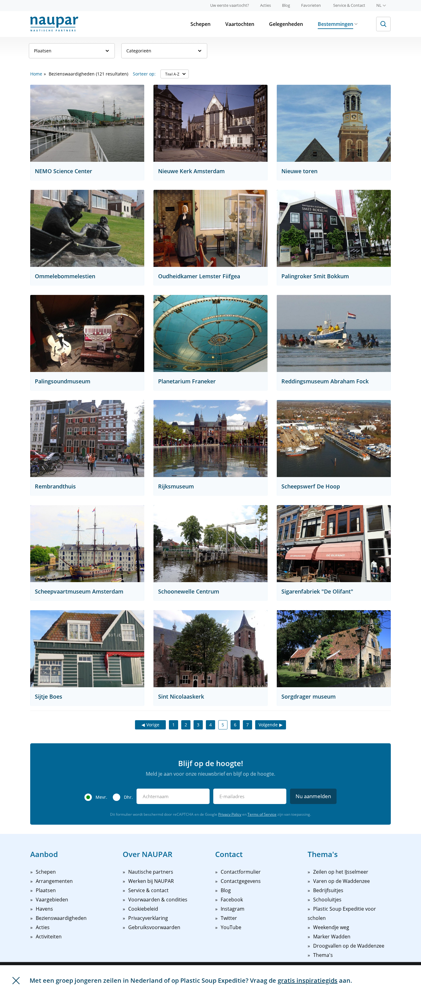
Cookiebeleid (143, 908)
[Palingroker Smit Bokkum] (334, 228)
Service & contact (148, 890)
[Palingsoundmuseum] (87, 333)
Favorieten (311, 5)
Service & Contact (349, 5)
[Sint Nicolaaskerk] (210, 648)
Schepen (200, 24)
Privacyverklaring (148, 918)
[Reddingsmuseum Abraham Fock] (334, 333)
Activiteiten (49, 936)
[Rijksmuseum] (210, 438)
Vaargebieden (52, 899)
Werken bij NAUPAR (151, 881)
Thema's (323, 955)
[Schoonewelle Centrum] (210, 543)
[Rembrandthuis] (87, 438)
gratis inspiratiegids (307, 980)
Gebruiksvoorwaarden (154, 927)
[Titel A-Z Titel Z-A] (174, 74)
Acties (265, 5)
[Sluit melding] (16, 980)
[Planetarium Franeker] (210, 333)
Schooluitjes (327, 899)
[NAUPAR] (54, 24)
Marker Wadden (331, 936)
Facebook (232, 899)
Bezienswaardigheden (61, 918)
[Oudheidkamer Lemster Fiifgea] (210, 228)
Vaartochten (239, 24)
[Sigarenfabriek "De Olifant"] (334, 543)
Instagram (232, 908)
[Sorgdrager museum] (334, 648)
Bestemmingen (335, 24)
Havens (44, 908)
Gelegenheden (286, 24)
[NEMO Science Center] (87, 123)
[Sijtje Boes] (87, 648)
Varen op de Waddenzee (341, 881)
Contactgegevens (241, 881)
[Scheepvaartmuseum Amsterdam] (87, 543)
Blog (286, 5)
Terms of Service (261, 814)
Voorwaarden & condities (157, 899)
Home (36, 74)
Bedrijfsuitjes (328, 890)
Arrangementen (54, 881)
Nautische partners (150, 871)
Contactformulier (241, 871)
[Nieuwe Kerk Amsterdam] (210, 123)
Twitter (229, 918)
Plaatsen (42, 51)
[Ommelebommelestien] (87, 228)
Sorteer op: (144, 74)
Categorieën (138, 51)
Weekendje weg (331, 927)
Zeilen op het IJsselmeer (340, 871)
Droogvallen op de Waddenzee (348, 945)
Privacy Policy (229, 814)
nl (379, 5)
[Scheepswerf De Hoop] (334, 438)
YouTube (231, 927)
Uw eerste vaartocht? (229, 5)
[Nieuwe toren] (334, 123)
